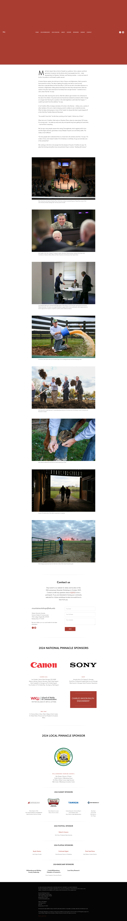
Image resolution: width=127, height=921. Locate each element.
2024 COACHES (55, 32)
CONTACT (89, 32)
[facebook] (120, 32)
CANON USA (44, 677)
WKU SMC (44, 711)
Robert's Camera (63, 832)
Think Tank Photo (90, 851)
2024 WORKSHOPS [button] (45, 32)
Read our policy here (42, 915)
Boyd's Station (37, 851)
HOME (37, 32)
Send (70, 629)
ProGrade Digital (63, 851)
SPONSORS (76, 32)
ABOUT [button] (63, 32)
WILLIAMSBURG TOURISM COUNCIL (63, 773)
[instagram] (123, 32)
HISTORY (69, 32)
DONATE (83, 32)
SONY (83, 677)
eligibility (73, 592)
